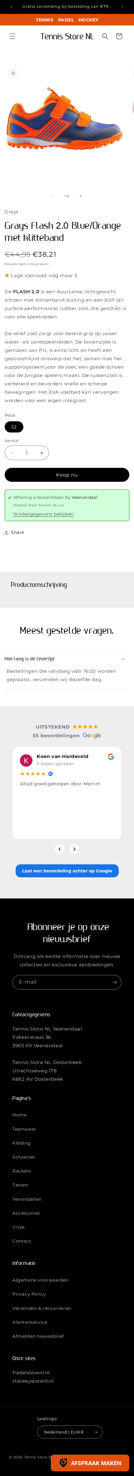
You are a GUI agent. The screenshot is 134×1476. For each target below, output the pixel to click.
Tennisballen (26, 1199)
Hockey (88, 20)
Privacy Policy (29, 1294)
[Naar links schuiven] (53, 196)
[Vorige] (59, 849)
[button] (12, 36)
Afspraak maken (96, 1463)
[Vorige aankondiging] (11, 7)
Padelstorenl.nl (31, 1373)
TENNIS (44, 20)
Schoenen (24, 1157)
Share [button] (17, 532)
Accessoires (26, 1213)
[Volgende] (74, 849)
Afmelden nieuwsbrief (38, 1336)
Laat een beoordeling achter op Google (67, 871)
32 (14, 427)
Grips (18, 1227)
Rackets (21, 1171)
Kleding (21, 1143)
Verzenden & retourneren (41, 1308)
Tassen (20, 1185)
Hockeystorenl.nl (33, 1381)
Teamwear (24, 1129)
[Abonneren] (114, 982)
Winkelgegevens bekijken (43, 514)
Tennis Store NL (39, 1457)
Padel (66, 20)
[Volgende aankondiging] (122, 7)
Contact (21, 1241)
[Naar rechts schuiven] (81, 196)
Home (19, 1115)
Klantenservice (29, 1322)
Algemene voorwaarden (40, 1280)
